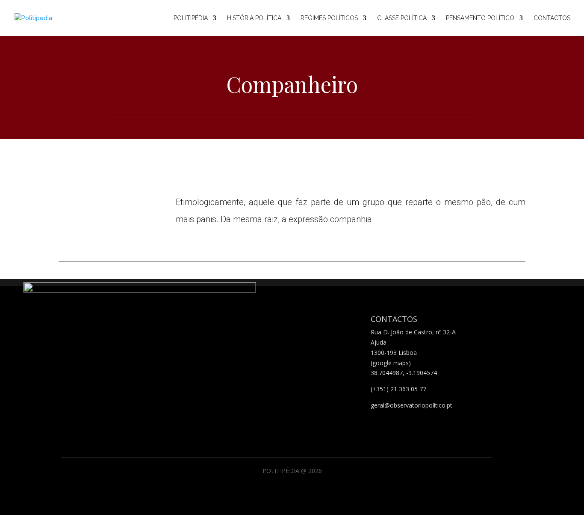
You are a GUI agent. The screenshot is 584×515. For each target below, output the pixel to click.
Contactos (552, 18)
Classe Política (402, 18)
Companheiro (292, 84)
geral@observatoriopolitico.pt (411, 405)
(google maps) (391, 363)
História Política (254, 18)
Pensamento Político (480, 18)
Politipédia (191, 18)
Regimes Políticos (329, 18)
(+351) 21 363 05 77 (398, 389)
